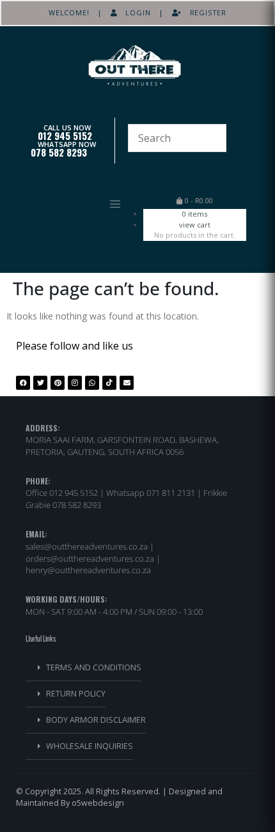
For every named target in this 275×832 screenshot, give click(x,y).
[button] (75, 204)
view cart (194, 224)
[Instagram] (75, 383)
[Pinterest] (58, 383)
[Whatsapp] (92, 383)
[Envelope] (127, 383)
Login (134, 12)
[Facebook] (23, 383)
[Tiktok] (109, 383)
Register (204, 12)
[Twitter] (40, 383)
